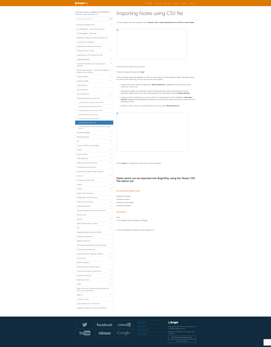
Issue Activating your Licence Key (88, 304)
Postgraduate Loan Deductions (87, 197)
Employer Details (82, 77)
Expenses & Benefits (83, 206)
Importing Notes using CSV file (87, 122)
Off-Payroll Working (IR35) (86, 180)
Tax (78, 228)
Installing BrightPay (83, 59)
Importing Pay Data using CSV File (88, 98)
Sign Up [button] (158, 3)
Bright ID (80, 295)
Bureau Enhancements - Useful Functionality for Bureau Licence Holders (93, 71)
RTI (78, 141)
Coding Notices (82, 85)
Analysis (79, 150)
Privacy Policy (141, 334)
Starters (79, 184)
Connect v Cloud (82, 299)
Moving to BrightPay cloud (86, 25)
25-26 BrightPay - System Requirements (90, 29)
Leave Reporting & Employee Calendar (90, 254)
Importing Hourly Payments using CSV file (90, 110)
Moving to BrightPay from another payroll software (91, 65)
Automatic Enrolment (84, 275)
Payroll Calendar (82, 90)
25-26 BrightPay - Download (86, 33)
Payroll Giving (81, 215)
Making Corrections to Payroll (87, 163)
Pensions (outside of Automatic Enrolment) (91, 210)
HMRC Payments (82, 158)
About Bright (141, 323)
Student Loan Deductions (85, 193)
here (152, 230)
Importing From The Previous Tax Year (90, 55)
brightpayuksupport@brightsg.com (86, 14)
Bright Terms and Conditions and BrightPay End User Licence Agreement (93, 290)
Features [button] (148, 3)
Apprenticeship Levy (83, 241)
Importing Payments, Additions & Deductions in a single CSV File (94, 127)
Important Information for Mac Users (89, 46)
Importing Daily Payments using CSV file (89, 106)
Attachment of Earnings (85, 202)
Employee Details (82, 81)
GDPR (79, 284)
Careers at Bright (142, 330)
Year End (80, 219)
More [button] (184, 3)
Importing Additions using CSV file (88, 114)
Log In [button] (192, 3)
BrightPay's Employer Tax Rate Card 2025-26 (92, 38)
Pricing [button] (167, 3)
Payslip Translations (83, 262)
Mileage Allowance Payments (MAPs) (89, 232)
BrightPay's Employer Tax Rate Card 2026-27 (92, 308)
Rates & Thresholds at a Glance (87, 223)
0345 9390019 (182, 341)
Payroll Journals (82, 154)
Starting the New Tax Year (85, 51)
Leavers (79, 189)
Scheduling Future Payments (86, 167)
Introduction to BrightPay (85, 42)
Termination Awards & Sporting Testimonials (91, 245)
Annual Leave (81, 258)
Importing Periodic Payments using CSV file (90, 102)
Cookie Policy (141, 326)
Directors (80, 176)
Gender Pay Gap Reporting (86, 249)
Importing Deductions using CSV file (88, 118)
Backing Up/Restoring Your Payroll (88, 267)
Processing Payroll (83, 94)
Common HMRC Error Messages (88, 145)
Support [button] (176, 3)
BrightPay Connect (83, 280)
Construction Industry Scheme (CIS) (89, 271)
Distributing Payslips (83, 132)
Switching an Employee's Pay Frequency (90, 171)
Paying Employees (83, 137)
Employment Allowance (85, 236)
